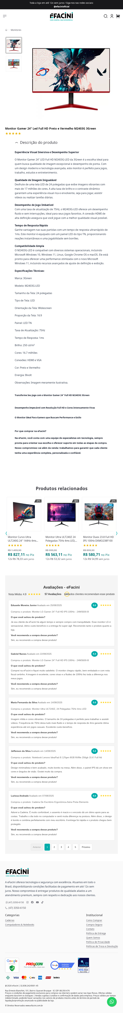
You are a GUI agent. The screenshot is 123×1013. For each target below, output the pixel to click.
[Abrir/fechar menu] (4, 16)
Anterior (37, 847)
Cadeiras (9, 920)
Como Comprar (94, 920)
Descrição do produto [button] (38, 142)
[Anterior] (32, 79)
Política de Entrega (96, 933)
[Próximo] (110, 79)
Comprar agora (25, 531)
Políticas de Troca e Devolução (102, 946)
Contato (90, 929)
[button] (112, 16)
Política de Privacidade (98, 942)
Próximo (86, 847)
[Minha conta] (112, 16)
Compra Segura (94, 924)
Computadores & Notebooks (19, 924)
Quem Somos (93, 937)
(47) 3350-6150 (17, 908)
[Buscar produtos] (105, 16)
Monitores (16, 30)
